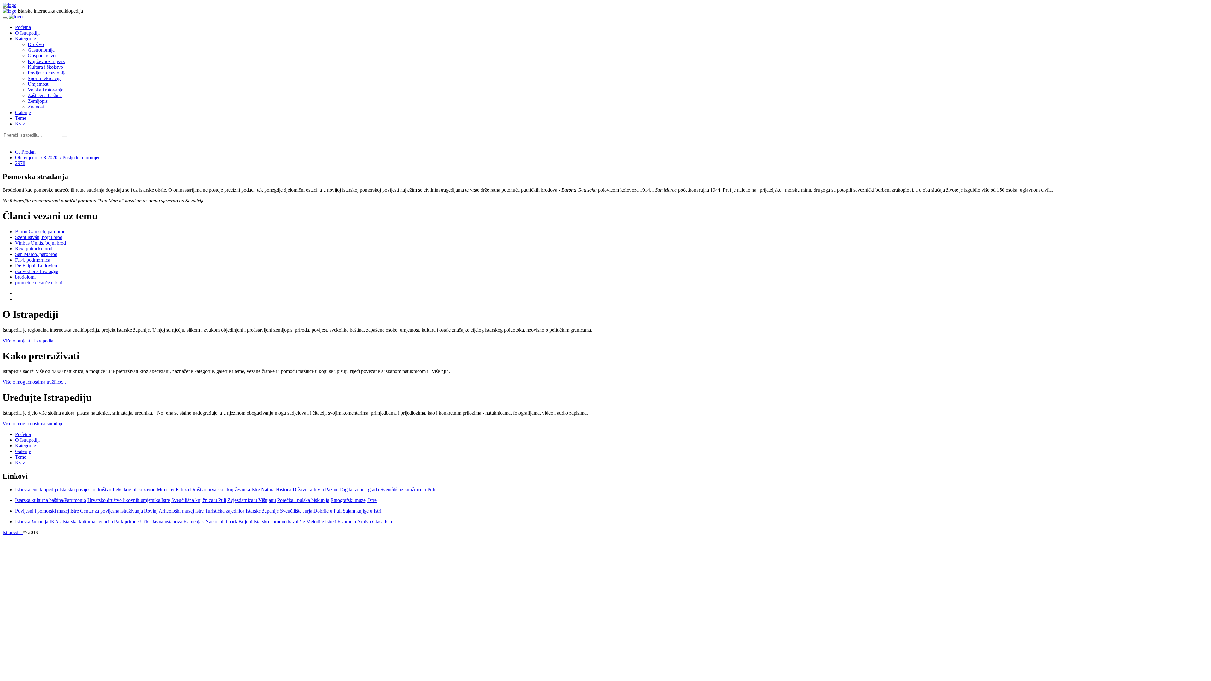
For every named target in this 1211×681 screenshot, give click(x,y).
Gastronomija (41, 50)
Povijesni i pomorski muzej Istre (47, 511)
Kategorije (25, 38)
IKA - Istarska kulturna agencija (81, 521)
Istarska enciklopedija (36, 489)
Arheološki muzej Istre (181, 511)
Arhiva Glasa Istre (375, 521)
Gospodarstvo (42, 55)
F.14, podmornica (32, 260)
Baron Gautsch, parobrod (40, 231)
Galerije (23, 112)
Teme (20, 118)
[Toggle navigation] (5, 18)
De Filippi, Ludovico (36, 265)
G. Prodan (25, 151)
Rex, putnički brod (33, 248)
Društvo (36, 44)
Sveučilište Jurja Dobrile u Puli (311, 511)
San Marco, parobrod (36, 254)
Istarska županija (31, 521)
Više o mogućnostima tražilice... (34, 382)
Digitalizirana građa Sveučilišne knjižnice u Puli (387, 489)
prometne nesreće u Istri (38, 282)
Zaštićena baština (45, 95)
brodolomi (25, 277)
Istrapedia (13, 532)
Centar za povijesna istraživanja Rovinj (119, 511)
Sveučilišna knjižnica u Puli (198, 500)
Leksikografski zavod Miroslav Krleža (151, 489)
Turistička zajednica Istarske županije (242, 511)
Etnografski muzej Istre (354, 500)
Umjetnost (38, 84)
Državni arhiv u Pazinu (316, 489)
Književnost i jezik (46, 61)
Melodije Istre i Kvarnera (331, 521)
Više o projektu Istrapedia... (30, 340)
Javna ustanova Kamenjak (178, 521)
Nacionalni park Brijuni (228, 521)
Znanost (36, 106)
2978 (20, 163)
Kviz (20, 123)
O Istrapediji (27, 33)
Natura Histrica (276, 489)
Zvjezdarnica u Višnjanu (251, 500)
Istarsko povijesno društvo (85, 489)
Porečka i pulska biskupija (303, 500)
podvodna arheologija (36, 271)
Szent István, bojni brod (38, 237)
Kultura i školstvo (45, 67)
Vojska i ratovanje (45, 89)
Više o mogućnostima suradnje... (35, 423)
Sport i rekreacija (44, 78)
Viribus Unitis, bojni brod (40, 243)
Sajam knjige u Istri (362, 511)
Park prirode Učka (132, 521)
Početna (23, 27)
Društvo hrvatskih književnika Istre (225, 489)
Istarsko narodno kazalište (279, 521)
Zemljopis (38, 101)
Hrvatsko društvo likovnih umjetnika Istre (128, 500)
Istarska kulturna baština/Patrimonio (50, 500)
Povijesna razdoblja (47, 72)
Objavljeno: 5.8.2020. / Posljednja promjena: (59, 157)
